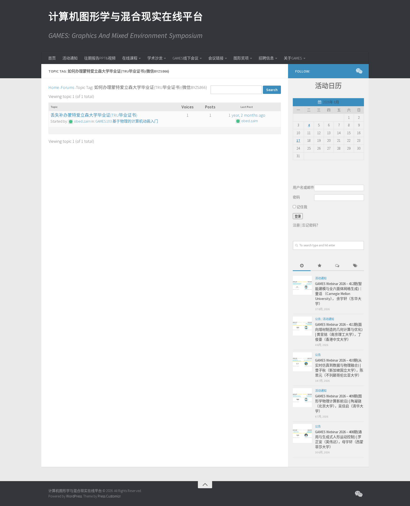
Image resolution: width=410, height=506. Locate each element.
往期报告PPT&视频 (100, 58)
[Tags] (355, 266)
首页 (52, 58)
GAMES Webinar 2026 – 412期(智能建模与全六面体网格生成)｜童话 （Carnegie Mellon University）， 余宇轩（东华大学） (339, 293)
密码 (296, 197)
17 (298, 140)
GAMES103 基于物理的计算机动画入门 (126, 121)
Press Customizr (109, 496)
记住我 (301, 207)
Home (53, 87)
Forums (67, 87)
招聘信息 (266, 58)
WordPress (74, 496)
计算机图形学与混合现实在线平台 (125, 16)
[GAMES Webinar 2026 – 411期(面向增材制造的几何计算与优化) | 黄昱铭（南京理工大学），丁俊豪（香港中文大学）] (302, 326)
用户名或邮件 (303, 187)
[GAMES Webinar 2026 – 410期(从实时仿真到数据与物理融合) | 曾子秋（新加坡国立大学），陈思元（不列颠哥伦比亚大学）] (302, 361)
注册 (296, 225)
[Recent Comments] (337, 266)
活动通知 (70, 58)
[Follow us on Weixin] (359, 71)
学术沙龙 (155, 58)
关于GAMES (293, 58)
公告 (318, 319)
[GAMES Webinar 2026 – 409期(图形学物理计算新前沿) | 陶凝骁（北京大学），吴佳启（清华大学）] (302, 397)
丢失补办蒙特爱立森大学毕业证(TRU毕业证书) (94, 115)
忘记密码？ (311, 225)
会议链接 (216, 58)
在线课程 (129, 58)
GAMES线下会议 (185, 58)
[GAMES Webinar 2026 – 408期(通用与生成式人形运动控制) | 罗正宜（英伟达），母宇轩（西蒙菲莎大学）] (302, 433)
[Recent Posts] (302, 266)
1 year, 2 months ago (246, 115)
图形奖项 (241, 58)
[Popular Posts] (319, 266)
